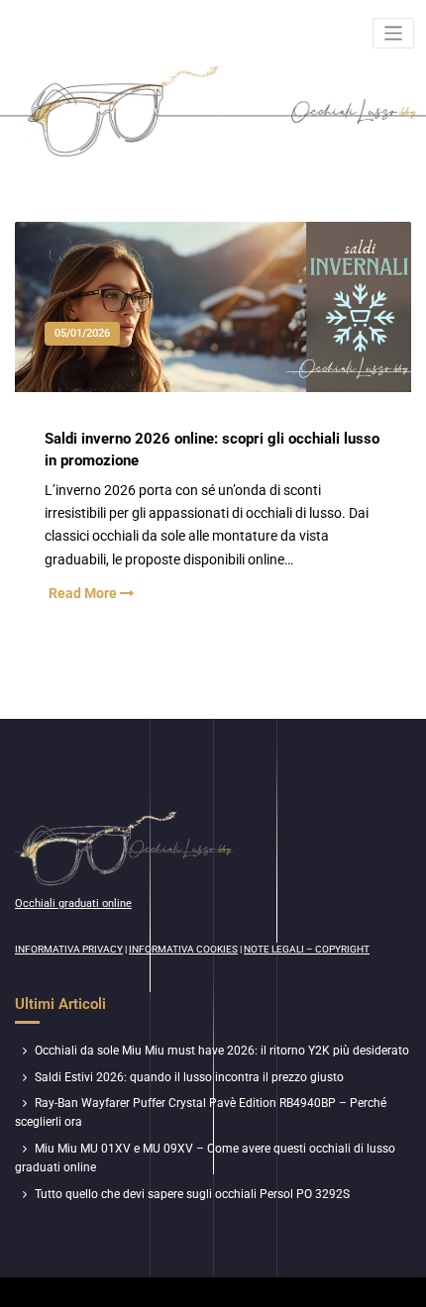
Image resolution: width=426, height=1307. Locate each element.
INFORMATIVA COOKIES (183, 949)
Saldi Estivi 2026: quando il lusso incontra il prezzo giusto (189, 1077)
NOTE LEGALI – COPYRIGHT (307, 949)
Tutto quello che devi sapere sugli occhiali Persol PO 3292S (192, 1194)
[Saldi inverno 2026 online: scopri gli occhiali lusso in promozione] (213, 326)
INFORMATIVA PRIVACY (69, 949)
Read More (84, 593)
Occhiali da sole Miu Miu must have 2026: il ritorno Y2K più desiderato (222, 1050)
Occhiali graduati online (73, 903)
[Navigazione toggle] (394, 33)
